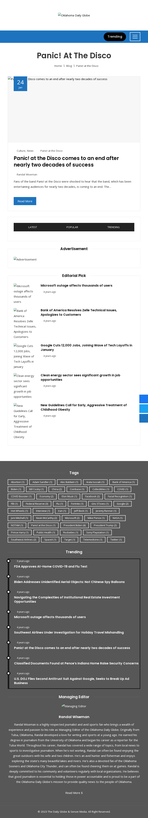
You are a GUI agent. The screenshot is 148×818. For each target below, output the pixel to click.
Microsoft (72, 518)
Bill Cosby (36, 489)
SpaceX (50, 539)
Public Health (46, 532)
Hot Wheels (19, 511)
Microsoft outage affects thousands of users (76, 285)
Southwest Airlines (23, 539)
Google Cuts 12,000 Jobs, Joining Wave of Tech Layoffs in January (86, 347)
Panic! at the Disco (51, 150)
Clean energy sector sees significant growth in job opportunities (80, 377)
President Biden (75, 525)
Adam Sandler (42, 482)
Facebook (92, 496)
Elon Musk (69, 496)
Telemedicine (92, 539)
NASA (117, 518)
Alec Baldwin (69, 482)
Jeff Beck (80, 511)
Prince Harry (19, 532)
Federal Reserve (37, 503)
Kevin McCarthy (46, 518)
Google (122, 503)
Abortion (17, 482)
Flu (59, 503)
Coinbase (77, 489)
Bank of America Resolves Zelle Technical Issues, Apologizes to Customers (79, 312)
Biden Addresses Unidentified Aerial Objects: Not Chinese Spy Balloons (69, 582)
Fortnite (77, 503)
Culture (21, 150)
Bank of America (124, 482)
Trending (115, 36)
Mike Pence (96, 518)
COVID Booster (21, 496)
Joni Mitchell (19, 518)
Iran (62, 511)
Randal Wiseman (27, 174)
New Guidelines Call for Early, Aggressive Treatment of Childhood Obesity (84, 407)
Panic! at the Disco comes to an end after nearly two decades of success (66, 161)
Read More (25, 201)
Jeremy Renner (106, 511)
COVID (122, 489)
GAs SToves (100, 503)
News (30, 150)
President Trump (105, 525)
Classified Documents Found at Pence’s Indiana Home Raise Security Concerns (76, 663)
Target (69, 539)
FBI (14, 503)
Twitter (116, 539)
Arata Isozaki (95, 482)
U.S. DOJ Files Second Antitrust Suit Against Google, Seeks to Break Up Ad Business (71, 681)
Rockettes (70, 532)
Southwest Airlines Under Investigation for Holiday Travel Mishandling (69, 632)
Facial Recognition (120, 496)
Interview (43, 511)
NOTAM (17, 525)
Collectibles (100, 489)
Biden (16, 489)
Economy (46, 496)
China (57, 489)
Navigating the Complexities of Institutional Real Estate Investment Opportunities (67, 599)
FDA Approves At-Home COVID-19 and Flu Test (50, 566)
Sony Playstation (97, 532)
